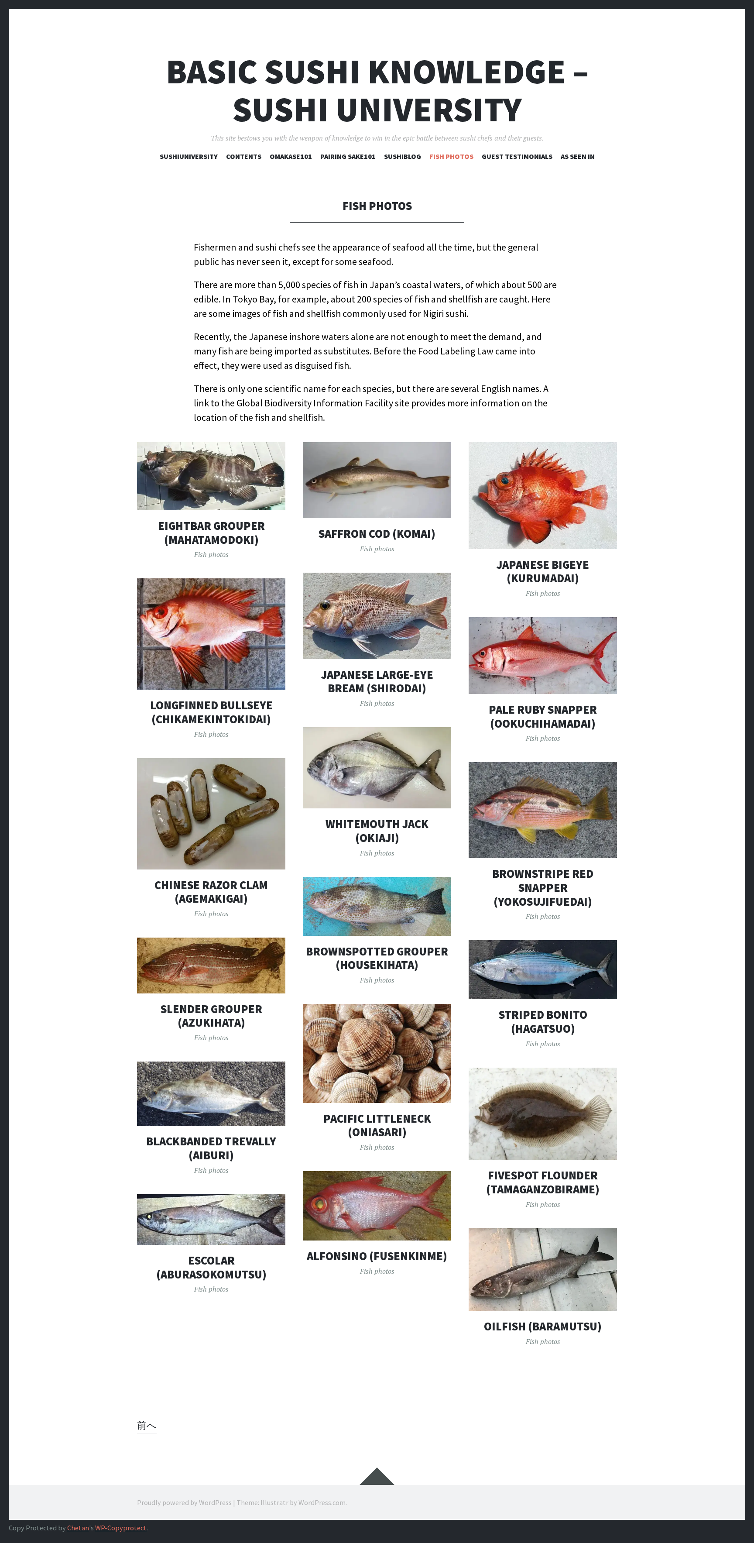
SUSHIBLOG (402, 156)
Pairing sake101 (348, 156)
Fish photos (451, 156)
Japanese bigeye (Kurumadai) (543, 571)
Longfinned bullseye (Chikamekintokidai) (211, 712)
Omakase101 (291, 156)
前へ (147, 1425)
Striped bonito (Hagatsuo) (543, 1021)
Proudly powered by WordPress (184, 1502)
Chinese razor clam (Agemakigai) (211, 892)
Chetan (78, 1528)
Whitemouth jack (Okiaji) (377, 831)
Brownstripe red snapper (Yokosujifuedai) (542, 887)
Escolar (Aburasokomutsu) (211, 1267)
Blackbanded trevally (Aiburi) (211, 1148)
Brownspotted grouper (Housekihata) (377, 958)
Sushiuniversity (189, 156)
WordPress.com (322, 1502)
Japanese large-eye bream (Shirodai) (377, 681)
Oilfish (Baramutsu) (543, 1326)
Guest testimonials (517, 156)
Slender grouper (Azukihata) (211, 1016)
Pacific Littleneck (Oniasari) (377, 1125)
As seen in (578, 156)
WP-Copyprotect (121, 1528)
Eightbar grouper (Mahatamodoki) (211, 533)
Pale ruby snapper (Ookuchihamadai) (543, 716)
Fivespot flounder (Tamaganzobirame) (543, 1182)
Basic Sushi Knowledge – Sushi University (377, 90)
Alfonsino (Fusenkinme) (377, 1256)
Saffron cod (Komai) (377, 533)
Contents (243, 156)
